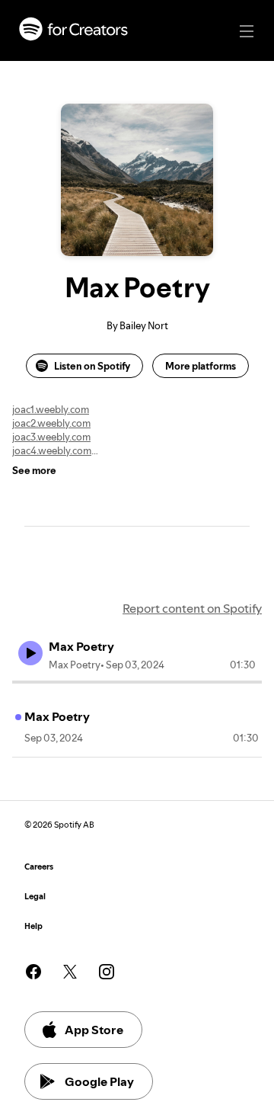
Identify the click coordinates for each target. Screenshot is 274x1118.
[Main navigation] (246, 31)
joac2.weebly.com (51, 423)
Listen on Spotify (92, 366)
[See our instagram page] (106, 972)
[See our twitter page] (70, 972)
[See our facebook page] (33, 972)
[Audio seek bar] (137, 682)
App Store (94, 1029)
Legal (35, 896)
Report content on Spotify (192, 608)
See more (34, 470)
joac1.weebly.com (50, 409)
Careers (38, 867)
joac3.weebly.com (51, 437)
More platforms (200, 366)
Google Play (99, 1081)
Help (33, 926)
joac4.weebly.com (51, 450)
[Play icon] (30, 653)
